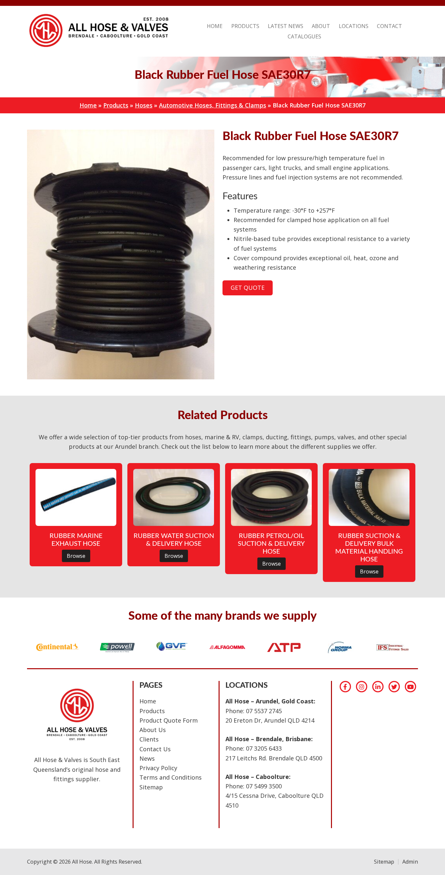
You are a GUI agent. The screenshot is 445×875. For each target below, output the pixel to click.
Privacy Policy (158, 768)
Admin (410, 861)
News (147, 758)
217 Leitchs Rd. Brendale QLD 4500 (273, 758)
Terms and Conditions (170, 777)
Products (115, 105)
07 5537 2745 (264, 711)
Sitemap (151, 787)
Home (88, 105)
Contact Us (155, 749)
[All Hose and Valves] (98, 47)
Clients (149, 739)
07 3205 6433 (264, 748)
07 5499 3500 (264, 786)
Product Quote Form (168, 720)
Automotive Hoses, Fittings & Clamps (212, 105)
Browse (76, 555)
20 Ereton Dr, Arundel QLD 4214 (269, 720)
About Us (152, 730)
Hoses (143, 105)
